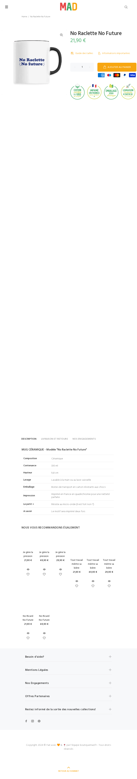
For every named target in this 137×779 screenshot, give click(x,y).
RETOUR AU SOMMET (68, 771)
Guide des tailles (84, 53)
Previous (7, 62)
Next (61, 62)
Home (24, 16)
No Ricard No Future (28, 618)
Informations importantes (116, 53)
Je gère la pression (28, 554)
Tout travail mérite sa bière (76, 564)
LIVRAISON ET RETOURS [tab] (54, 439)
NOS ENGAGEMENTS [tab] (84, 439)
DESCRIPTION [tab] (29, 439)
